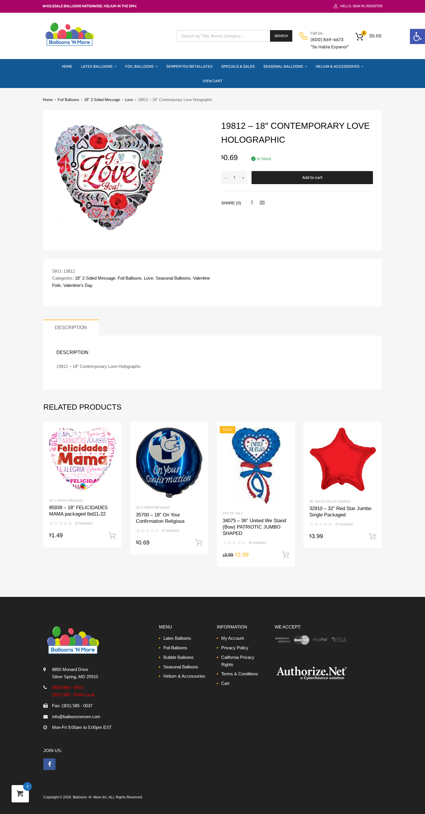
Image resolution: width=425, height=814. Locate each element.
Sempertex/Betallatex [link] (189, 66)
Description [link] (71, 327)
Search (281, 36)
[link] (417, 36)
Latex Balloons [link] (96, 66)
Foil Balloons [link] (139, 66)
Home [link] (67, 66)
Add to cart (312, 177)
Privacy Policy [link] (234, 647)
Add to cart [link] (112, 536)
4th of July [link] (233, 513)
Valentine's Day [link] (78, 285)
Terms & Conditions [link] (239, 673)
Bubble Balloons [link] (178, 657)
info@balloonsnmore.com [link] (76, 716)
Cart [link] (225, 683)
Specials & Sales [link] (238, 66)
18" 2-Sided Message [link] (102, 100)
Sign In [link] (358, 6)
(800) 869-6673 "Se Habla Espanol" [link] (325, 43)
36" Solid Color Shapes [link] (329, 501)
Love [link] (129, 100)
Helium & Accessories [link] (337, 66)
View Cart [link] (213, 81)
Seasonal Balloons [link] (283, 66)
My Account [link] (232, 638)
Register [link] (374, 6)
